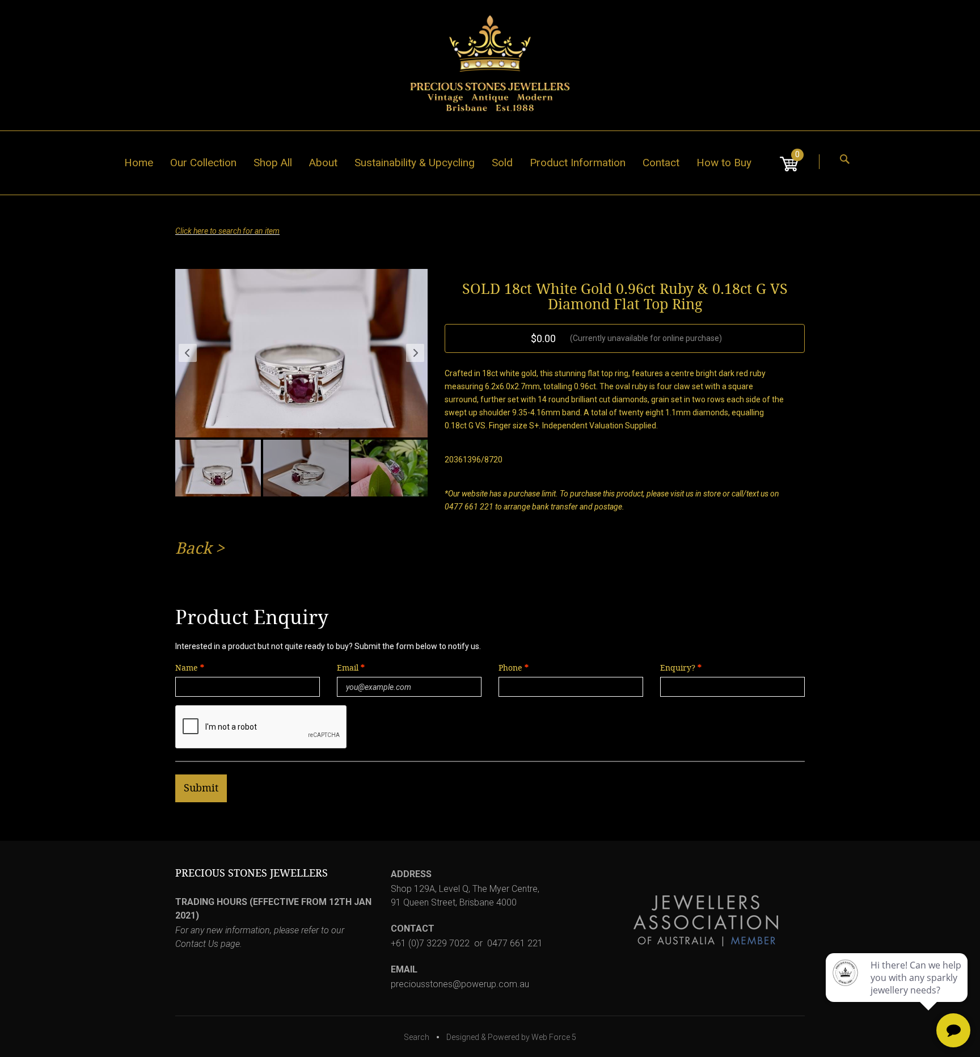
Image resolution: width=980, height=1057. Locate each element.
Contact (661, 162)
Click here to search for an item (227, 230)
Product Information (578, 162)
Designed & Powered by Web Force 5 (511, 1037)
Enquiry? (677, 668)
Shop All (273, 162)
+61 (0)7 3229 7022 (430, 943)
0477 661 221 (515, 943)
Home (138, 162)
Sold (502, 162)
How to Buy (723, 162)
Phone (510, 668)
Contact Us (196, 943)
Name (186, 668)
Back (193, 548)
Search (416, 1037)
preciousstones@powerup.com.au (460, 984)
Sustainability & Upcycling (414, 162)
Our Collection (203, 162)
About (323, 162)
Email (349, 668)
